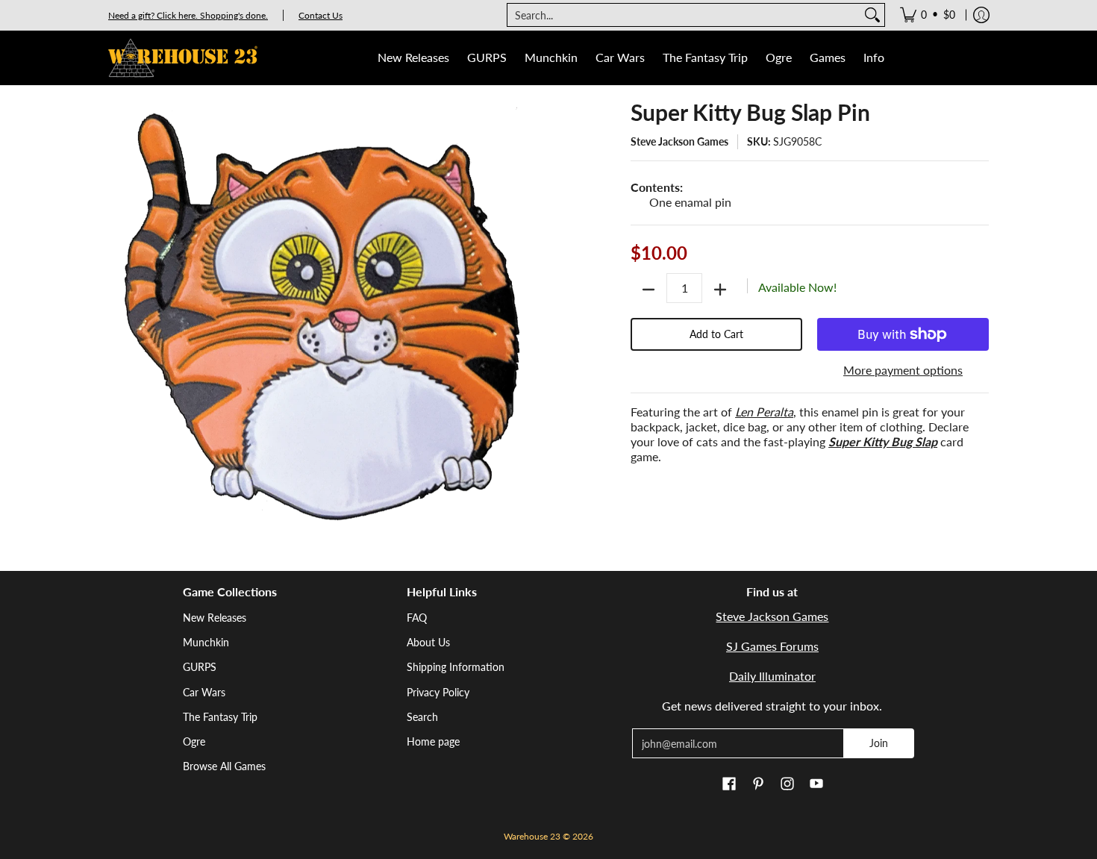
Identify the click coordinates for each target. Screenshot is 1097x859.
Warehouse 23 (532, 836)
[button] (729, 784)
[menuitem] (927, 15)
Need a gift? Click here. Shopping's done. (188, 15)
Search (422, 716)
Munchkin (206, 642)
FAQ (417, 617)
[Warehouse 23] (182, 58)
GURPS (199, 666)
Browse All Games (224, 766)
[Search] (872, 15)
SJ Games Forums (772, 646)
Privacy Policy (438, 692)
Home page (433, 741)
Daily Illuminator (772, 676)
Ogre (194, 741)
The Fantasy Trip (220, 716)
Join (878, 743)
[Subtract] (648, 290)
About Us (428, 642)
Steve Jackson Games (679, 141)
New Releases (214, 617)
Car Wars (204, 692)
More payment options (903, 370)
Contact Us (321, 15)
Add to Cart (716, 334)
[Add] (720, 290)
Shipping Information (455, 666)
